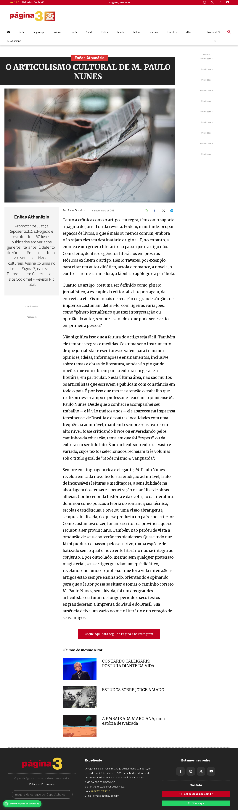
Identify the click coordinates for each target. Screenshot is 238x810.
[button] (229, 32)
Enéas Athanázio (89, 58)
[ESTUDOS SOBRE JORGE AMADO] (80, 697)
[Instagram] (190, 771)
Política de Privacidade (42, 784)
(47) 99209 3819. (101, 791)
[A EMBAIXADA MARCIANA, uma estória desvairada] (80, 726)
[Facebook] (154, 211)
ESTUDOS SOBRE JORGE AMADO (133, 689)
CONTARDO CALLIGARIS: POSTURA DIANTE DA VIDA (128, 663)
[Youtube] (211, 771)
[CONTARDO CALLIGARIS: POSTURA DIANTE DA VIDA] (80, 669)
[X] (163, 211)
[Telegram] (171, 211)
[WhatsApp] (146, 211)
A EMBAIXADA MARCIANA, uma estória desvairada (133, 721)
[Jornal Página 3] (21, 16)
